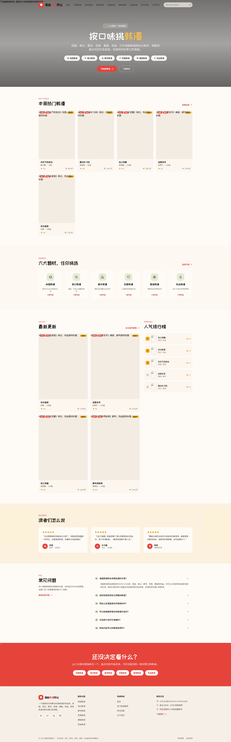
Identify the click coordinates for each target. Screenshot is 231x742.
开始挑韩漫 (105, 68)
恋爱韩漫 (111, 4)
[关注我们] (40, 715)
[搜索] (190, 5)
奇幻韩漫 (89, 4)
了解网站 (126, 68)
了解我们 (160, 714)
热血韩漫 (133, 4)
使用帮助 (181, 738)
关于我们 (156, 4)
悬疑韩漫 (122, 4)
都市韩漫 (100, 4)
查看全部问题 (44, 595)
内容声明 (189, 738)
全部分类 (186, 264)
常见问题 (145, 4)
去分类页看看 (131, 328)
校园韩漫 (77, 4)
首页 (68, 4)
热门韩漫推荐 (122, 706)
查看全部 (186, 104)
